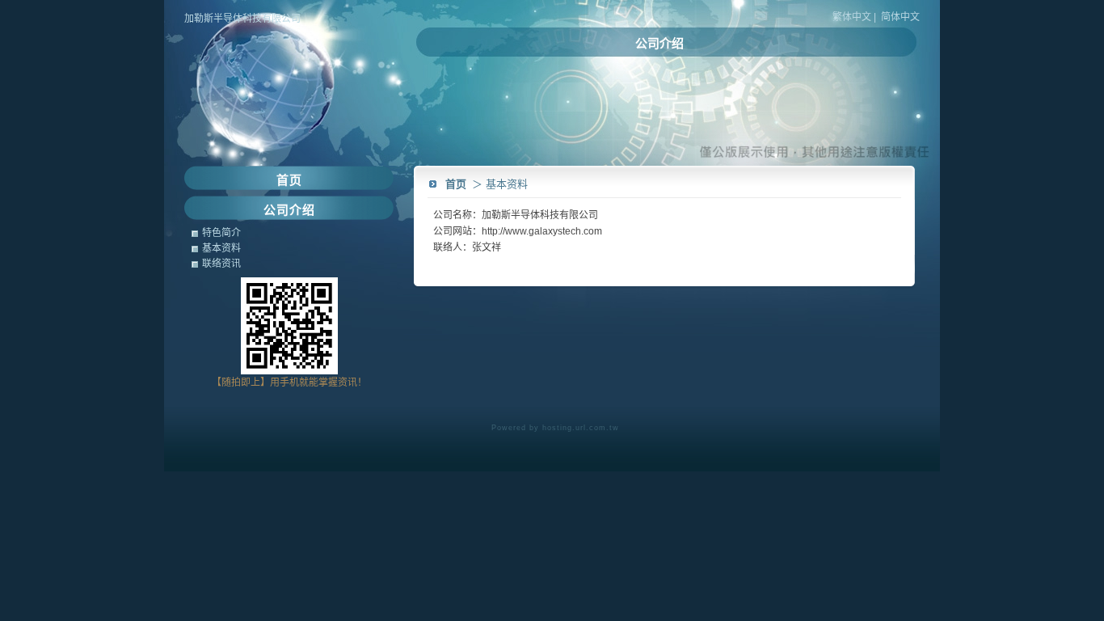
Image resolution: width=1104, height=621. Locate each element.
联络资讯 (221, 263)
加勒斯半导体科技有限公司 (242, 18)
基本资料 (221, 248)
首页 (455, 184)
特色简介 (221, 233)
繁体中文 (851, 17)
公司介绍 (659, 43)
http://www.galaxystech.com (542, 231)
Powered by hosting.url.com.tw (555, 428)
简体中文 (900, 17)
